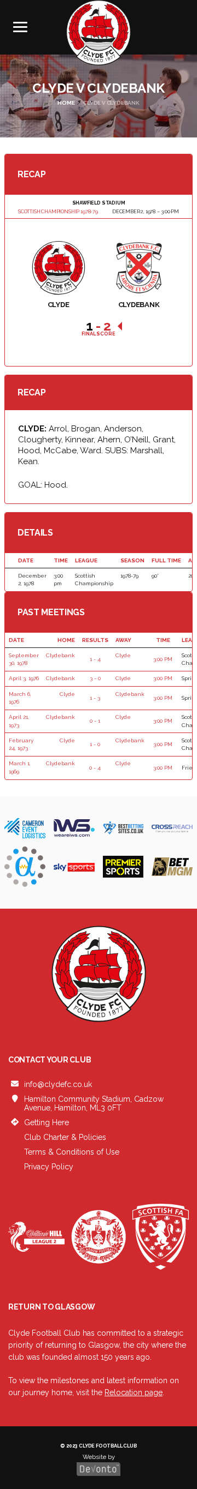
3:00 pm (162, 659)
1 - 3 (95, 698)
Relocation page (134, 1392)
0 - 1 (95, 721)
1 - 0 (95, 744)
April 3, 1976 (24, 678)
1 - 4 (95, 659)
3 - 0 (95, 678)
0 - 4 (95, 768)
